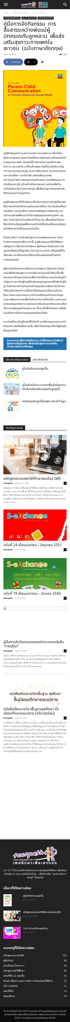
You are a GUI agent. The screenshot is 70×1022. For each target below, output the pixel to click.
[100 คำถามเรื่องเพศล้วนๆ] (11, 933)
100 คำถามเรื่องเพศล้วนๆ (35, 928)
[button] (65, 4)
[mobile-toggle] (5, 4)
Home (6, 12)
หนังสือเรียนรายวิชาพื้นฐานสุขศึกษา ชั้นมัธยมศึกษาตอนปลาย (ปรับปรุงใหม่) (31, 711)
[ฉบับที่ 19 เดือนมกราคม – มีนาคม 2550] (35, 573)
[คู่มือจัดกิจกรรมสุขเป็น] (11, 372)
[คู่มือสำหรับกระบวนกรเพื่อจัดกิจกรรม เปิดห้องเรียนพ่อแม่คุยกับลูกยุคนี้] (11, 389)
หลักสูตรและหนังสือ (46, 18)
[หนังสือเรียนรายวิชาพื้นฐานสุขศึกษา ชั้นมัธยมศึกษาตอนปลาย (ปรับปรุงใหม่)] (35, 689)
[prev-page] (5, 418)
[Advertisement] (35, 794)
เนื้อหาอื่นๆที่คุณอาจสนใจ (16, 360)
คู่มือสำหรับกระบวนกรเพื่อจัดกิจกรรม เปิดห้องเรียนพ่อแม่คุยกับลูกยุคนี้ (44, 387)
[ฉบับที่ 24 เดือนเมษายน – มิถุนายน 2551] (35, 525)
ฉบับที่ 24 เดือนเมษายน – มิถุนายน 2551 (32, 545)
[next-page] (11, 418)
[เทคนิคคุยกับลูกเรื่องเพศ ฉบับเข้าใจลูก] (11, 405)
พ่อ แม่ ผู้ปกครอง (39, 12)
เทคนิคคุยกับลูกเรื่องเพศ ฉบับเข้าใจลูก (44, 401)
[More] (42, 62)
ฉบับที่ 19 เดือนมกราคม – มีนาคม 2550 (32, 593)
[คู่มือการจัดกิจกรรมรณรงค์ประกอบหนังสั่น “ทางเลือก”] (35, 622)
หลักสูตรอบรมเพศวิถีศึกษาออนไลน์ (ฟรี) (32, 478)
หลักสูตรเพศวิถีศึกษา (20, 12)
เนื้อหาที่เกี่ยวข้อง (40, 360)
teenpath (8, 483)
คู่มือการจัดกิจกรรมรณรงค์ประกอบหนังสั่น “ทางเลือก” (33, 644)
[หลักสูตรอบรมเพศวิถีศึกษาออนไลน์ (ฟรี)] (35, 454)
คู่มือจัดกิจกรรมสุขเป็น (35, 369)
